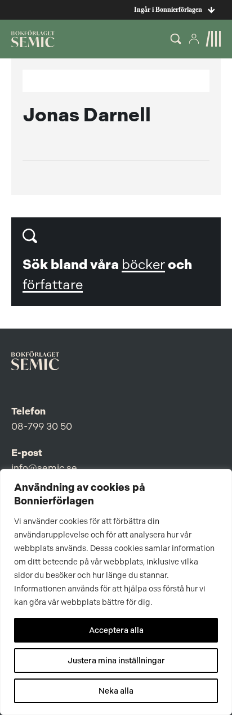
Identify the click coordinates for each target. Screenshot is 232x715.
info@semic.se (44, 467)
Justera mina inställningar (116, 660)
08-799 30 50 (41, 426)
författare (53, 285)
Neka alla (116, 690)
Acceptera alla (116, 630)
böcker (143, 264)
